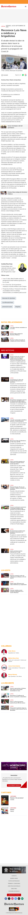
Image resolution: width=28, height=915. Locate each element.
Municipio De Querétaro (8, 298)
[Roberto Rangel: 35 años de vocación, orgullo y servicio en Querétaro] (5, 494)
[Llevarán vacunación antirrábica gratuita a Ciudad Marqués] (5, 426)
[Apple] (19, 898)
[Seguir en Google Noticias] (25, 75)
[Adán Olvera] (4, 652)
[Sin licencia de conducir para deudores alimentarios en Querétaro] (5, 537)
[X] (9, 898)
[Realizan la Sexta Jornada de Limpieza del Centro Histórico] (5, 339)
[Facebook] (6, 898)
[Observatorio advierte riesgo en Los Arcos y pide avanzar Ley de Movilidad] (5, 708)
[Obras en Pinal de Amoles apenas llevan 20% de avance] (5, 701)
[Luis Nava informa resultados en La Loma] (5, 327)
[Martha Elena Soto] (4, 660)
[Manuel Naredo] (4, 675)
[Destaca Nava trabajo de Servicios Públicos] (5, 333)
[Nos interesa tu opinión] (14, 870)
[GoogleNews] (15, 898)
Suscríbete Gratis (14, 785)
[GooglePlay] (22, 898)
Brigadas (17, 306)
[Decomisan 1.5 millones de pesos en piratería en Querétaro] (5, 695)
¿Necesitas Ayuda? (14, 895)
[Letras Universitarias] (4, 668)
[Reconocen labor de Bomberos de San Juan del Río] (5, 447)
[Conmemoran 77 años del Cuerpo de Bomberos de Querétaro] (5, 386)
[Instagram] (12, 898)
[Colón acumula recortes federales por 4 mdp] (5, 557)
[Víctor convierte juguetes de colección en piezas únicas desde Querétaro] (5, 471)
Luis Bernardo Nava (7, 302)
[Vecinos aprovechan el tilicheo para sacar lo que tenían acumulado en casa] (5, 688)
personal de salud (7, 306)
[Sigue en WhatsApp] (23, 75)
